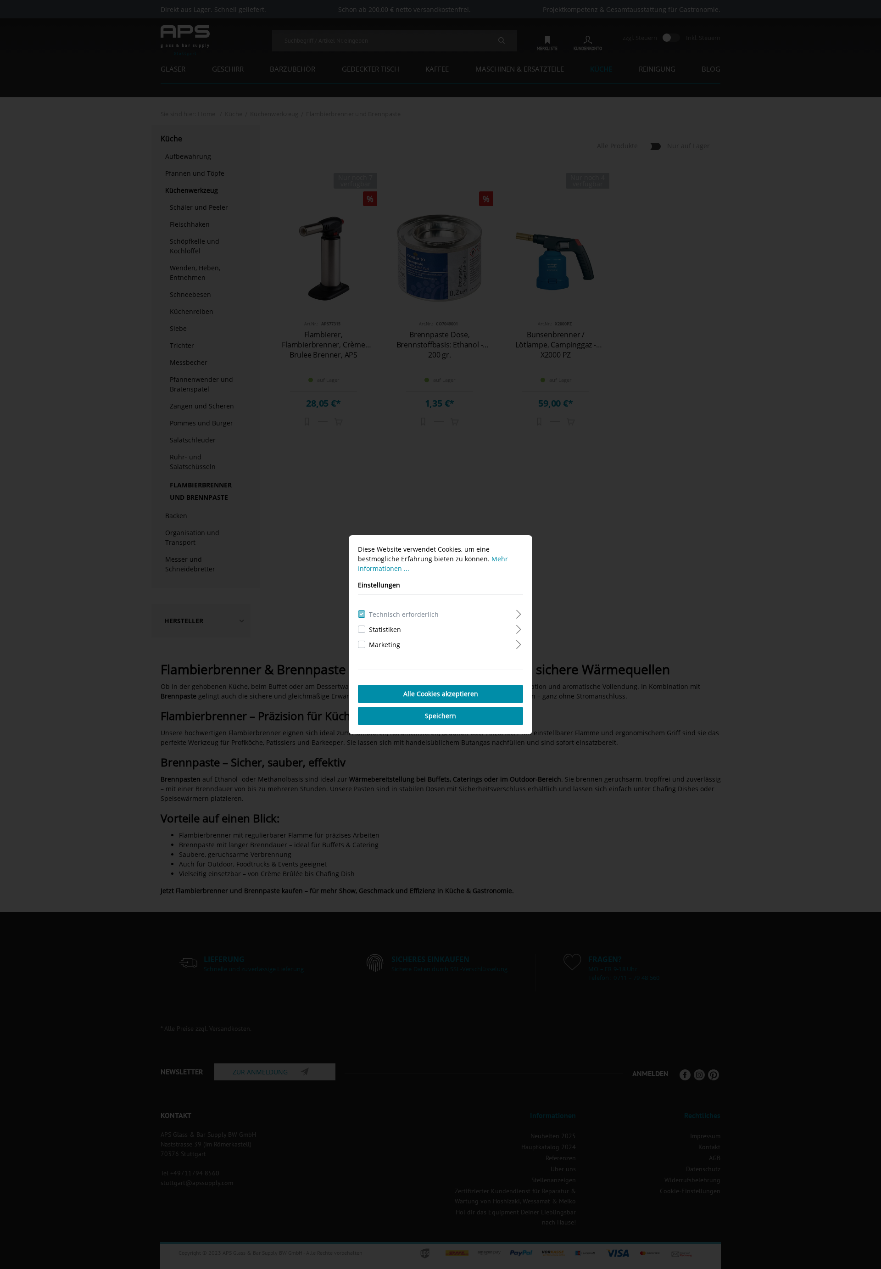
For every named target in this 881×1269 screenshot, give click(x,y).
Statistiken (385, 629)
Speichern (440, 715)
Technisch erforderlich (404, 614)
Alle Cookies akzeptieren (440, 693)
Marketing (384, 644)
